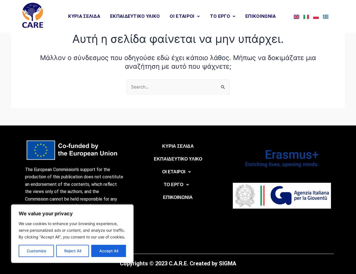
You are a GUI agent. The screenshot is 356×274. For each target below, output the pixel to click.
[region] (72, 233)
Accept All (108, 250)
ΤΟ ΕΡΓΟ (220, 16)
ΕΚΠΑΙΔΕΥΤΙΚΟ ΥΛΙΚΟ (135, 16)
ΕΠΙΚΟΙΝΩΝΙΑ (260, 16)
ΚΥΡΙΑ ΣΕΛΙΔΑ (84, 16)
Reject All (72, 250)
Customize (36, 250)
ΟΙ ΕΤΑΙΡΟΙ (182, 16)
